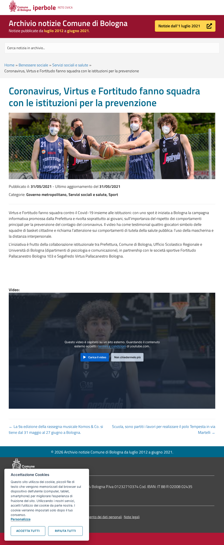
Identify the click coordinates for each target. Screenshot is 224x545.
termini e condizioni (112, 346)
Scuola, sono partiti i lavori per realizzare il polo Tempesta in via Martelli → (163, 429)
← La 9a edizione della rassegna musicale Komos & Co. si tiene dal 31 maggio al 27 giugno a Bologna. (56, 429)
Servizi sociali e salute (70, 65)
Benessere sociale (33, 65)
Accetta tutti (28, 531)
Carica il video (97, 357)
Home (9, 65)
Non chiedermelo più (127, 357)
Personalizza (20, 519)
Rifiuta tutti (65, 531)
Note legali (132, 516)
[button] (185, 26)
